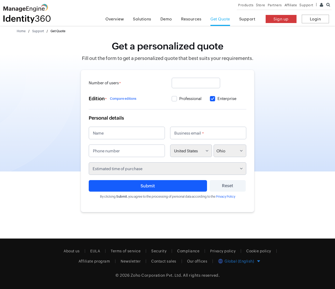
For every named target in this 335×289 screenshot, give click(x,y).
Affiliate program (94, 261)
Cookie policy (258, 251)
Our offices (197, 261)
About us (72, 251)
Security (158, 251)
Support (247, 19)
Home (21, 31)
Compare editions (123, 99)
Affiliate (290, 5)
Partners (275, 5)
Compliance (188, 251)
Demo (166, 19)
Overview (114, 19)
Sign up (281, 19)
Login (315, 19)
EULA (95, 251)
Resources (191, 19)
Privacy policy (223, 251)
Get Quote (220, 19)
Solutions (142, 19)
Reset (227, 185)
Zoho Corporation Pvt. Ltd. (156, 275)
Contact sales (163, 261)
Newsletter (131, 261)
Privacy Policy (225, 196)
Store (260, 5)
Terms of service (126, 251)
